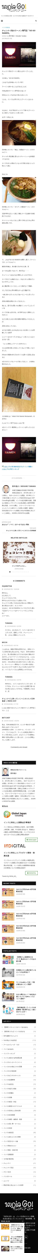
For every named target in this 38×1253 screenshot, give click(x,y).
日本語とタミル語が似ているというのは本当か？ (26, 971)
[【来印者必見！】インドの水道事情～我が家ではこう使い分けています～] (8, 1010)
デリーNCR (20, 1172)
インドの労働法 (20, 1093)
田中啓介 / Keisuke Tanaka (17, 36)
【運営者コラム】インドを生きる (20, 1031)
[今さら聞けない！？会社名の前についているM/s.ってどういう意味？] (8, 997)
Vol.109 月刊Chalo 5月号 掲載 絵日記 (26, 927)
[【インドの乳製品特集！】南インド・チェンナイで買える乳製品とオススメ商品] (5, 1238)
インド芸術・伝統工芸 (20, 1150)
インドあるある (20, 1049)
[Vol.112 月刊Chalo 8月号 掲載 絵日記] (8, 892)
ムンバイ (20, 1181)
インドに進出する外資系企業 (20, 1058)
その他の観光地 (20, 1159)
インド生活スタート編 (20, 1141)
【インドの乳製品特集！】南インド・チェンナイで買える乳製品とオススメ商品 (16, 1239)
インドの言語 (20, 1128)
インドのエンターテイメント (20, 1062)
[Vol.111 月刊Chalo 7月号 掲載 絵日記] (8, 904)
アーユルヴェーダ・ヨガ (20, 1045)
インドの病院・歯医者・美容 (20, 1119)
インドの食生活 (6, 27)
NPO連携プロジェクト (20, 1036)
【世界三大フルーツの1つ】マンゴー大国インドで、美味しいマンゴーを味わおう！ (17, 1228)
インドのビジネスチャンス (20, 1075)
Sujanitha (7, 586)
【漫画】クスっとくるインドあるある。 (20, 1027)
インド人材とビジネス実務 (20, 1137)
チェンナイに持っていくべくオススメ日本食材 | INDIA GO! (18, 700)
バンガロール (20, 1176)
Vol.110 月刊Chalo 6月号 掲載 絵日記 (26, 915)
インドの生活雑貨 (20, 1115)
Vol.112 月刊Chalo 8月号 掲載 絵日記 (26, 890)
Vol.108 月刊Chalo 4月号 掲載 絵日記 (26, 939)
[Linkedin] (26, 1237)
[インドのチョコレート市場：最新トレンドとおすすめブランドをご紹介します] (19, 552)
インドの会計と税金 (20, 1089)
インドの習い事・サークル (20, 1124)
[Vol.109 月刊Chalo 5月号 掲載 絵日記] (8, 929)
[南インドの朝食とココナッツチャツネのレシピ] (5, 1248)
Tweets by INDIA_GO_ (9, 876)
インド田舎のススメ (20, 1146)
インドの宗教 (20, 1097)
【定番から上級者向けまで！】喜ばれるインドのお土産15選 (26, 959)
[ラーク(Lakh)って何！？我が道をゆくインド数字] (8, 985)
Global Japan (32, 840)
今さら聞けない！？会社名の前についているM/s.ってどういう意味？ (26, 996)
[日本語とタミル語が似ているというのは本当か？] (8, 973)
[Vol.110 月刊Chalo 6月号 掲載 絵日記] (8, 917)
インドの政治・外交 (20, 1102)
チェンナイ (20, 1163)
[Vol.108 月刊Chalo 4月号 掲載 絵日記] (8, 941)
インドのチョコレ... (19, 566)
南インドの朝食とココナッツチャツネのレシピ (16, 1248)
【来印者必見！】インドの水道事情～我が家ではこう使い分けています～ (26, 1009)
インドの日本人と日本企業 (20, 1110)
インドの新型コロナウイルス (20, 1106)
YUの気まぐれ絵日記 (20, 1040)
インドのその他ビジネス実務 (20, 1067)
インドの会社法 (20, 1084)
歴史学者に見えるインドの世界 (20, 1185)
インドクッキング (20, 1053)
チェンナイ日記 (20, 1168)
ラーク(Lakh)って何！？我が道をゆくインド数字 (25, 983)
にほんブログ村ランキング (10, 469)
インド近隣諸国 (20, 1154)
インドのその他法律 (20, 1071)
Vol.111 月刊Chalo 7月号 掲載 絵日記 (26, 902)
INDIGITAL (32, 873)
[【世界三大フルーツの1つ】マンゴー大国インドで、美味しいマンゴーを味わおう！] (5, 1226)
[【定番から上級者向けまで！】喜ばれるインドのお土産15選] (8, 960)
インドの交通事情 (20, 1080)
